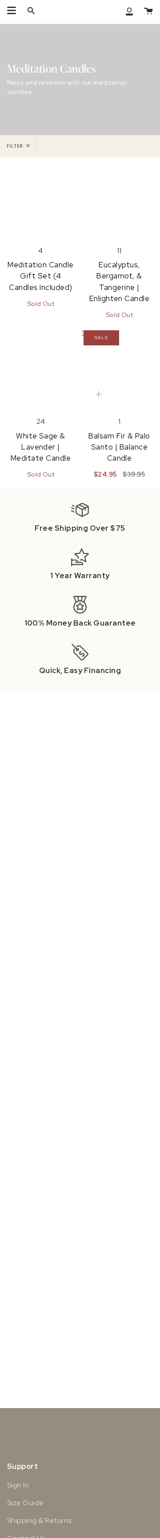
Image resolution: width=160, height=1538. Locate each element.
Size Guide (25, 1502)
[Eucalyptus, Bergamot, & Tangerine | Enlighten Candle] (119, 199)
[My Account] (129, 11)
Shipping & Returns (39, 1520)
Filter (15, 146)
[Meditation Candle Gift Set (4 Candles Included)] (41, 199)
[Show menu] (11, 10)
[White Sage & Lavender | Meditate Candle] (41, 369)
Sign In (18, 1485)
